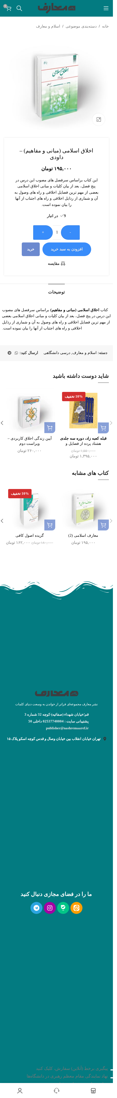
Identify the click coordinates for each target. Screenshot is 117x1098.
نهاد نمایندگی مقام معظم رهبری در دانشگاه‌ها (67, 1076)
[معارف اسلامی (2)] (83, 507)
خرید (30, 249)
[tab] (56, 291)
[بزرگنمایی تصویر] (99, 119)
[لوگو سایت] (56, 8)
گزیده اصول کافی (30, 535)
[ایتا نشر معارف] (76, 908)
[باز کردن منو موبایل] (106, 8)
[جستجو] (19, 8)
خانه (105, 26)
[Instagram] (50, 908)
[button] (103, 427)
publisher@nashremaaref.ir (67, 728)
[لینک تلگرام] (9, 353)
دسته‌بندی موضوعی (81, 26)
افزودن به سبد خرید (67, 249)
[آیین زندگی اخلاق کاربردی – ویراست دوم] (29, 410)
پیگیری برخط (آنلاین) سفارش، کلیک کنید (72, 1068)
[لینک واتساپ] (16, 353)
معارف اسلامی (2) (83, 535)
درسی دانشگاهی (57, 353)
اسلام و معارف (48, 26)
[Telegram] (36, 908)
